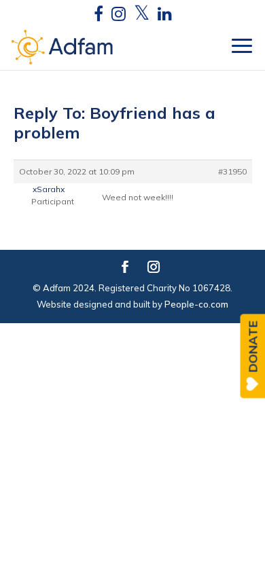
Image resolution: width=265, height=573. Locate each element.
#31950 (232, 171)
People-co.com (196, 304)
